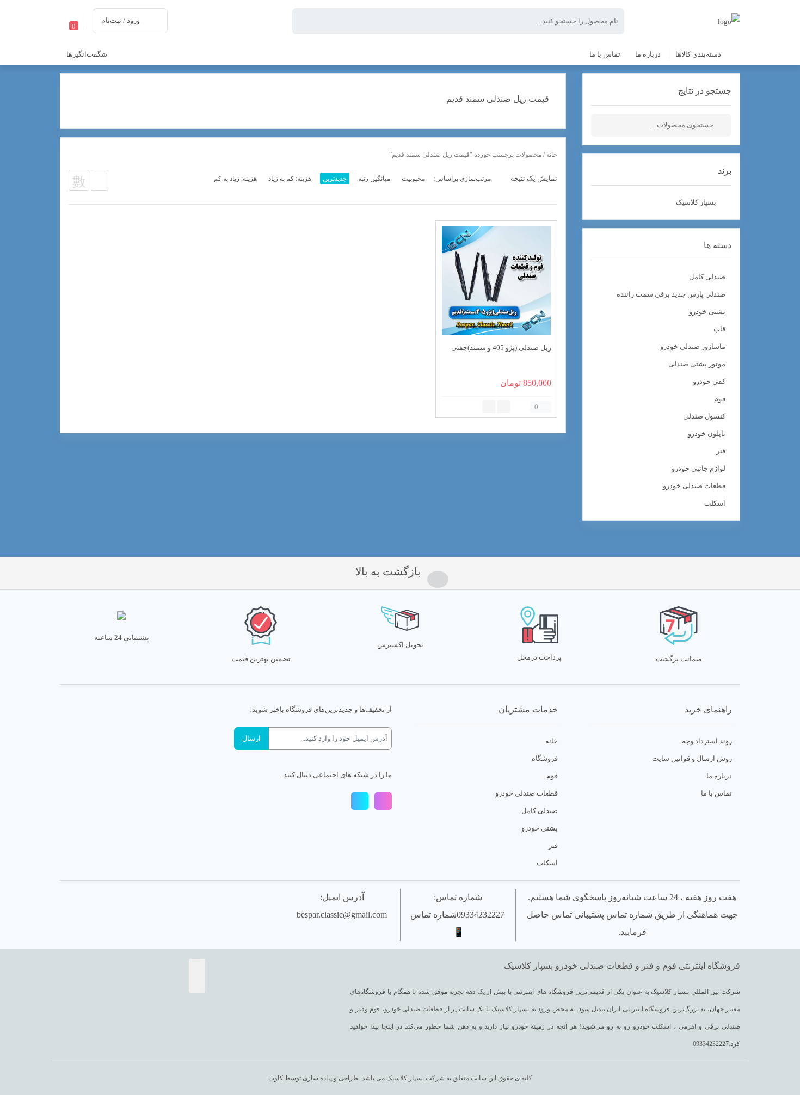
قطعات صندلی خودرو (694, 486)
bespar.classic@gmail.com (342, 914)
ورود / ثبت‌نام (120, 20)
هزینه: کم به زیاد (289, 178)
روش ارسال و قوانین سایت (692, 758)
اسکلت (714, 503)
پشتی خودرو (707, 311)
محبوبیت (413, 178)
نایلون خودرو (706, 433)
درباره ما (719, 776)
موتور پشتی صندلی (696, 364)
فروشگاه (545, 758)
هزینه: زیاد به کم (235, 178)
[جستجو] (723, 125)
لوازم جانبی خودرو (698, 468)
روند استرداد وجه (707, 741)
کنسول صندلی (704, 416)
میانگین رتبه (374, 178)
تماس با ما (716, 793)
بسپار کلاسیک (696, 202)
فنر (720, 451)
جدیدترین (335, 178)
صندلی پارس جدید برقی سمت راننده (671, 294)
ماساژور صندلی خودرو (692, 346)
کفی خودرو (709, 381)
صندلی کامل (707, 277)
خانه (551, 154)
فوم (719, 399)
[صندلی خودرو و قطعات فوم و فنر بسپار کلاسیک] (729, 20)
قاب (719, 329)
